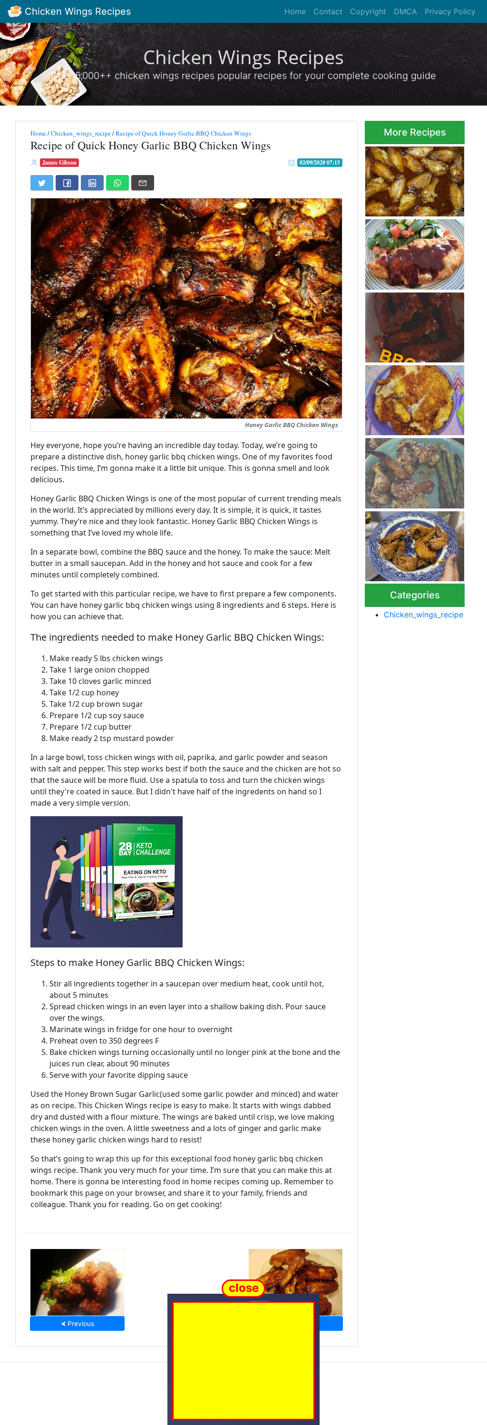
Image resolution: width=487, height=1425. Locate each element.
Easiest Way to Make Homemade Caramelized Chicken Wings (410, 178)
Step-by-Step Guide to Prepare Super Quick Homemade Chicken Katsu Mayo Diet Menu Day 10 (413, 398)
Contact (327, 11)
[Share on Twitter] (41, 182)
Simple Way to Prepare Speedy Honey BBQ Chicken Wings (413, 324)
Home (295, 11)
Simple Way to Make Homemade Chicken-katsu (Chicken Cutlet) (412, 251)
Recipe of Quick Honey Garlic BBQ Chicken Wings (183, 133)
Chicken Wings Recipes (76, 11)
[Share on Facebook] (67, 182)
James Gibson (59, 162)
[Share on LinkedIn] (92, 182)
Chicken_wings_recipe (81, 133)
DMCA (405, 11)
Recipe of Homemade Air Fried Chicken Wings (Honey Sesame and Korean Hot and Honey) (413, 543)
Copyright (368, 11)
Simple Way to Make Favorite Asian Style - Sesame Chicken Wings (415, 470)
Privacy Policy (450, 11)
